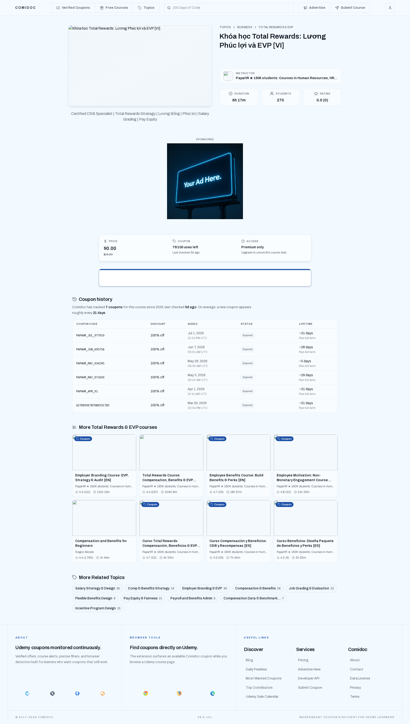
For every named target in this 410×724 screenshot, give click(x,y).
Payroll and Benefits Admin (192, 598)
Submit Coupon (310, 687)
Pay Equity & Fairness (143, 598)
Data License (360, 678)
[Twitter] (52, 693)
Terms (354, 696)
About (355, 660)
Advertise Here (309, 669)
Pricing (303, 660)
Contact (356, 669)
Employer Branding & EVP (204, 588)
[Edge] (213, 693)
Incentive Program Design (98, 608)
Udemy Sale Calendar (262, 696)
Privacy (355, 687)
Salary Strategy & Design (97, 588)
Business (244, 27)
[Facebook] (77, 693)
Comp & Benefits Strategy (151, 588)
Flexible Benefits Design (95, 598)
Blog (249, 660)
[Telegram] (27, 693)
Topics (225, 27)
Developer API (308, 678)
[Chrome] (146, 693)
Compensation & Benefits (258, 588)
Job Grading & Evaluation (311, 588)
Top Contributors (259, 687)
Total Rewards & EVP (276, 27)
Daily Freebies (256, 669)
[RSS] (102, 693)
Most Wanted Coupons (264, 678)
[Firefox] (179, 693)
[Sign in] (390, 8)
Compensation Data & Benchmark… (254, 598)
